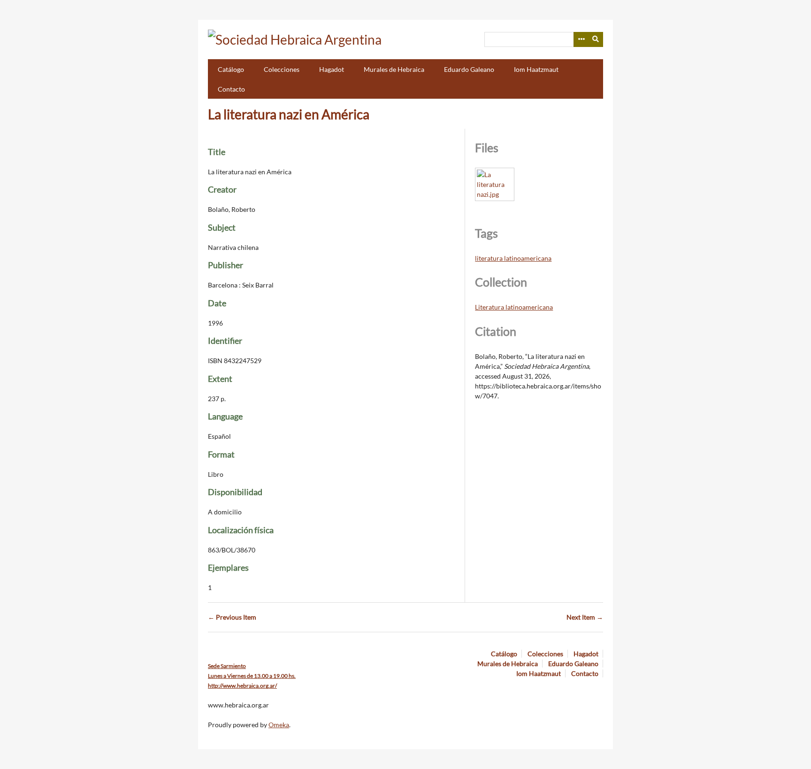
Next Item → (584, 617)
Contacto (231, 89)
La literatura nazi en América (288, 114)
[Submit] (596, 39)
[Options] (581, 39)
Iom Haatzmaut (536, 69)
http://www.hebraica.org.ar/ (242, 686)
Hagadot (331, 69)
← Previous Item (232, 617)
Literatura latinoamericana (514, 307)
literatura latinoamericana (513, 258)
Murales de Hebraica (394, 69)
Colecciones (281, 69)
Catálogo (231, 69)
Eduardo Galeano (469, 69)
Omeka (278, 725)
